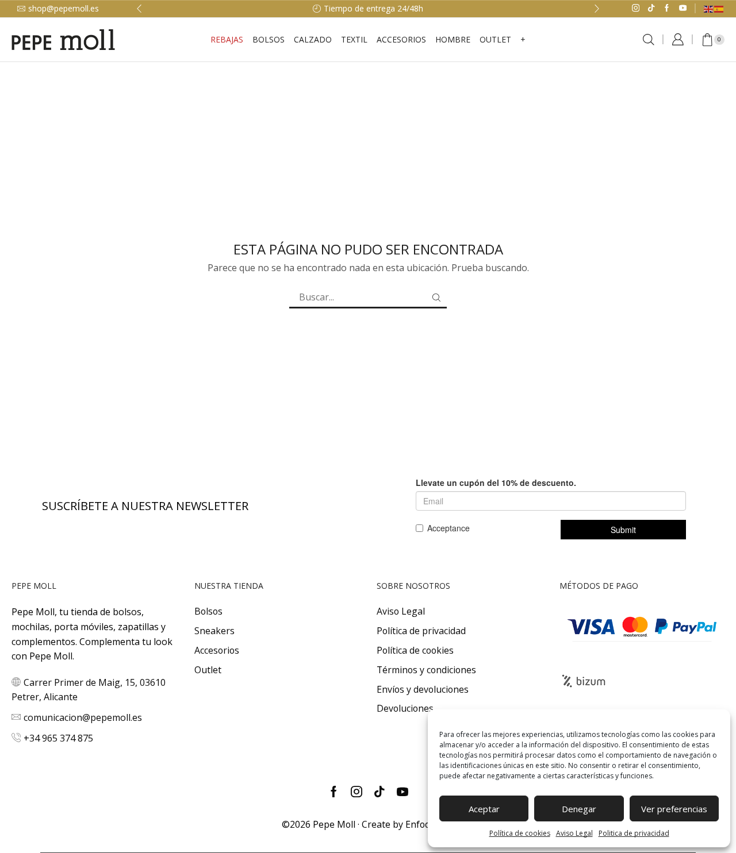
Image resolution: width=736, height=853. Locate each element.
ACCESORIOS (401, 39)
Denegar (579, 809)
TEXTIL (354, 39)
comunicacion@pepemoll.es (83, 717)
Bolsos (268, 39)
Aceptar (484, 809)
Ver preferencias (674, 809)
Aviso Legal (574, 833)
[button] (139, 8)
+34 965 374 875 (58, 738)
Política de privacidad (421, 630)
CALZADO (313, 39)
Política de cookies (519, 833)
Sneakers (214, 630)
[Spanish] (719, 8)
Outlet (207, 669)
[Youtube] (683, 8)
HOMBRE (452, 39)
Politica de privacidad (634, 833)
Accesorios (216, 650)
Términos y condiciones (426, 669)
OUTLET (495, 39)
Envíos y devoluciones (423, 689)
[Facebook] (666, 8)
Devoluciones (405, 708)
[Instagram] (635, 8)
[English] (709, 8)
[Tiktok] (651, 8)
